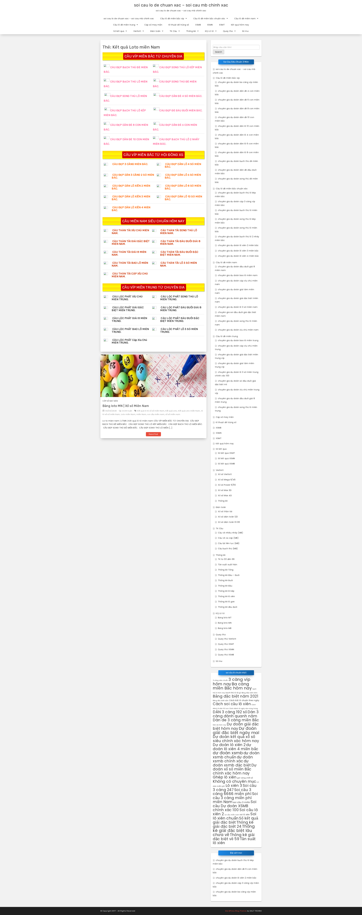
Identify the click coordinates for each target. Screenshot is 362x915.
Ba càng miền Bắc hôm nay (232, 686)
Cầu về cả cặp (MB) (228, 538)
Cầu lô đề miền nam (245, 18)
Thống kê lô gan (226, 601)
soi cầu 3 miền (241, 802)
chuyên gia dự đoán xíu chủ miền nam (238, 329)
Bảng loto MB (224, 628)
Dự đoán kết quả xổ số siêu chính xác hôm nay (236, 738)
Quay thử (228, 31)
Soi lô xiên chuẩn (234, 816)
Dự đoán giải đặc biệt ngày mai (236, 730)
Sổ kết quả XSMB (226, 463)
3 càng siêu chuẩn (220, 680)
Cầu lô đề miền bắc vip (172, 18)
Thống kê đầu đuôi (227, 607)
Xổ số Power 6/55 (227, 484)
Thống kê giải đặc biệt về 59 (234, 836)
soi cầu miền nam (155, 414)
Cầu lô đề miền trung (124, 24)
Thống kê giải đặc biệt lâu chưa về (234, 830)
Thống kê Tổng (225, 569)
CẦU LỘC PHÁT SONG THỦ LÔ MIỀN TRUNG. (179, 298)
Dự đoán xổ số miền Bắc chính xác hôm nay (235, 769)
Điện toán (155, 31)
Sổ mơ (245, 31)
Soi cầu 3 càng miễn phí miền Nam (235, 797)
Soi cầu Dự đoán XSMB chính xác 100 (235, 805)
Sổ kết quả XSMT (226, 453)
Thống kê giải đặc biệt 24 (233, 824)
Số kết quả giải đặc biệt (235, 820)
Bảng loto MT (224, 617)
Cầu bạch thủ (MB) (228, 548)
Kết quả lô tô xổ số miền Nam (150, 410)
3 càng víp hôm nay (231, 681)
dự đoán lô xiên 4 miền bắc (235, 746)
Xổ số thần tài (225, 511)
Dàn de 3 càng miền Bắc (236, 720)
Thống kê (191, 31)
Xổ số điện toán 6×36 (229, 522)
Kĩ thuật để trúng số (179, 24)
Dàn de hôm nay (219, 725)
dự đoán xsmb (228, 753)
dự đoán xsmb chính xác (233, 759)
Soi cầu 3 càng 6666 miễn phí (232, 791)
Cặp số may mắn (153, 24)
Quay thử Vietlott (227, 638)
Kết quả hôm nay (240, 24)
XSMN (210, 24)
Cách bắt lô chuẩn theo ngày (244, 700)
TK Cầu (173, 31)
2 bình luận (127, 410)
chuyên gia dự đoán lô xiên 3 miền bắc (238, 250)
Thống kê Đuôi (225, 580)
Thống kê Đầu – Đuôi (229, 575)
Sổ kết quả (118, 31)
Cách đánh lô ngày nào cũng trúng (243, 708)
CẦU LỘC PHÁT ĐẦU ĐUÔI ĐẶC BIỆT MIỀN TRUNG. (179, 320)
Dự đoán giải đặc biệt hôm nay (236, 726)
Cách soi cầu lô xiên (232, 703)
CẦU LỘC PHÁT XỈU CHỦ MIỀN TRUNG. (127, 298)
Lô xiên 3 (234, 785)
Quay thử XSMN (226, 649)
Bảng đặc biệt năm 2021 (235, 696)
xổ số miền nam (172, 414)
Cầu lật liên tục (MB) (229, 543)
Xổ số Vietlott (225, 474)
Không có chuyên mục (234, 781)
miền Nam (141, 414)
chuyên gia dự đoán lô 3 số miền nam (238, 307)
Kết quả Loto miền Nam (189, 410)
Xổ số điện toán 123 (228, 516)
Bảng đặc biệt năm (250, 693)
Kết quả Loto (171, 410)
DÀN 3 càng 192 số (230, 712)
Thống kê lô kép (226, 591)
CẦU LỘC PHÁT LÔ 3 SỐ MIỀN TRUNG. (179, 330)
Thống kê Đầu (225, 585)
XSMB (198, 24)
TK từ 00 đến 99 (226, 559)
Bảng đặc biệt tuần (220, 700)
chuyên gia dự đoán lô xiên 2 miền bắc (238, 245)
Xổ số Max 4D (225, 495)
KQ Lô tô (209, 31)
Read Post (153, 434)
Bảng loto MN (224, 622)
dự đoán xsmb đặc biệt (232, 763)
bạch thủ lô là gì (233, 692)
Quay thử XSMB (226, 654)
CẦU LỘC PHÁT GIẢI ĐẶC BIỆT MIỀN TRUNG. (128, 309)
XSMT (222, 24)
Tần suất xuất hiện (227, 564)
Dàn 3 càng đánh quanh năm (236, 714)
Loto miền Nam (128, 414)
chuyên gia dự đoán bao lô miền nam (238, 275)
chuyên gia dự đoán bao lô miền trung (238, 340)
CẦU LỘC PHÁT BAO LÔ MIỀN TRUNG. (130, 330)
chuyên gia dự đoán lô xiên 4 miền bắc (238, 256)
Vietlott (137, 31)
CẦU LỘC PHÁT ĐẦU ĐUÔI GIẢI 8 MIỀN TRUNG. (181, 309)
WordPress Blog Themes (236, 911)
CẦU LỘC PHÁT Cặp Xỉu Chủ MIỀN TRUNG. (129, 341)
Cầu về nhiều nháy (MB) (230, 532)
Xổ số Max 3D (224, 490)
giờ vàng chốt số (245, 778)
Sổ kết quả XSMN (226, 458)
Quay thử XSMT (226, 644)
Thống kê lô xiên (226, 596)
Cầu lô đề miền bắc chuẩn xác (209, 18)
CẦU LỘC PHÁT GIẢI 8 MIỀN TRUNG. (129, 320)
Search (218, 52)
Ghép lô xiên (224, 777)
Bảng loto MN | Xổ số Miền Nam (126, 406)
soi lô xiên (245, 814)
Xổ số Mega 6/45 (227, 479)
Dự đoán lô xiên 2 (229, 744)
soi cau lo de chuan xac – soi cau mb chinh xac (181, 5)
